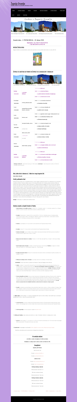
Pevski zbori (62, 10)
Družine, (32, 327)
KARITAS (18, 15)
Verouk (29, 10)
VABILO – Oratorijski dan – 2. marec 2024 (54, 391)
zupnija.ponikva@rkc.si (39, 353)
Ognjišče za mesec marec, (39, 327)
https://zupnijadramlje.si (39, 364)
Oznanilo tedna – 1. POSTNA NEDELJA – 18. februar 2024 (23, 391)
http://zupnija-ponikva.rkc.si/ (39, 361)
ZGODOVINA (25, 15)
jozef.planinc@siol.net (39, 355)
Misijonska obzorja (47, 327)
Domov (13, 10)
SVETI (13, 15)
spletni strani (38, 309)
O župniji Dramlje (53, 10)
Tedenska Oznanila (21, 10)
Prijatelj (52, 327)
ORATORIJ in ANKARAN (43, 10)
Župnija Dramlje (18, 3)
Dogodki (35, 10)
